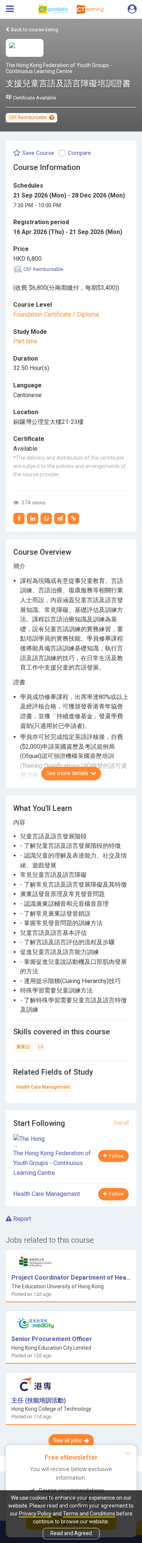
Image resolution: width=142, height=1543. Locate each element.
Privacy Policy (35, 1514)
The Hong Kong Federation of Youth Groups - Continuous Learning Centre (59, 68)
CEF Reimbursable (28, 117)
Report (21, 1218)
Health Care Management (43, 1087)
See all (121, 1123)
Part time (25, 341)
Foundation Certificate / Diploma (56, 314)
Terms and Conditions (89, 1514)
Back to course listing (34, 29)
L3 (40, 1046)
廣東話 (23, 1046)
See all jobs (67, 1440)
